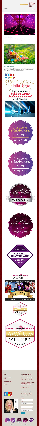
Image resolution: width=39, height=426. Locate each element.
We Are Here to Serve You (25, 387)
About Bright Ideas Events (8, 377)
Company (22, 408)
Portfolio (5, 378)
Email (22, 405)
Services (5, 375)
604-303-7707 (31, 6)
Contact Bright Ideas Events (8, 381)
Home (5, 374)
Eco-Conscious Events (24, 375)
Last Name (22, 401)
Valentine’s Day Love (8, 37)
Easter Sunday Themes (9, 66)
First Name (22, 398)
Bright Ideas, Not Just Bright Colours (26, 374)
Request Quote (6, 382)
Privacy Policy (6, 384)
